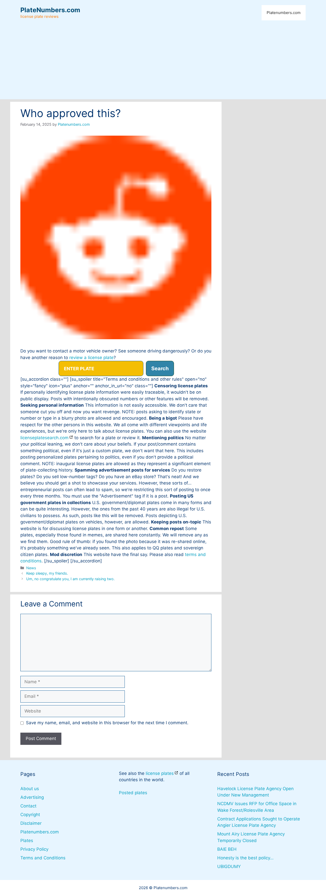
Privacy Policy (34, 849)
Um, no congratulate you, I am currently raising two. (70, 579)
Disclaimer (31, 823)
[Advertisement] (163, 63)
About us (29, 788)
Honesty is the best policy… (245, 857)
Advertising (32, 797)
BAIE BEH (227, 849)
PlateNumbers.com (50, 10)
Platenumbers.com (284, 12)
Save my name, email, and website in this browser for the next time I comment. (107, 722)
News (31, 568)
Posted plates (133, 792)
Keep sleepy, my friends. (47, 573)
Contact (28, 805)
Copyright (30, 814)
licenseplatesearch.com (44, 437)
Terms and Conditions (42, 857)
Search (160, 368)
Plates (26, 840)
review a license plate (91, 357)
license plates (160, 773)
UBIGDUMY (229, 866)
